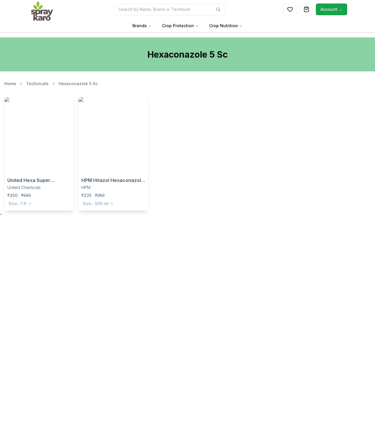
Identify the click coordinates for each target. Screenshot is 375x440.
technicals (37, 83)
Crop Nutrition (223, 25)
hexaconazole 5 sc (78, 83)
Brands (139, 25)
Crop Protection (178, 25)
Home (10, 83)
